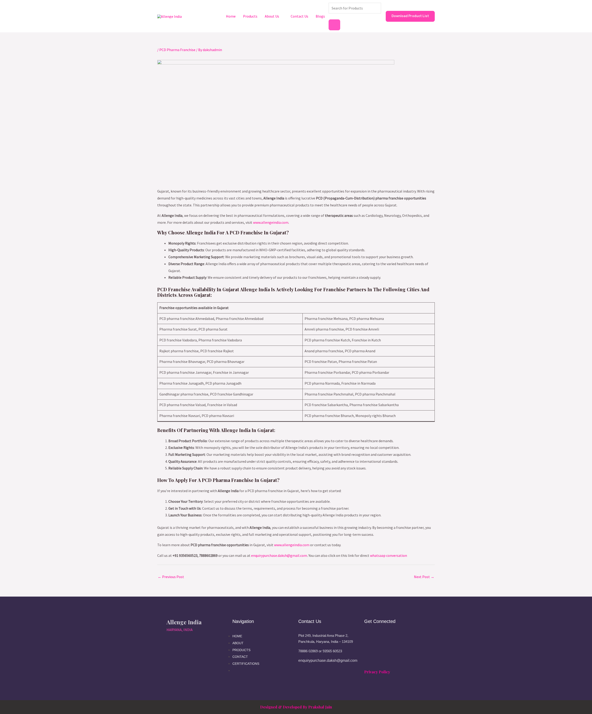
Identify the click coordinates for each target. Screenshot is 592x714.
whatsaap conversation (388, 555)
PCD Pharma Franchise (177, 49)
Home (231, 16)
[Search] (334, 24)
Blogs (320, 16)
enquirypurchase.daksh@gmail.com (279, 555)
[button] (410, 16)
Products (250, 16)
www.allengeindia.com (270, 222)
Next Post (424, 576)
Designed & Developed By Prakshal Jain (296, 707)
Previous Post (171, 576)
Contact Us (299, 16)
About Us (272, 16)
